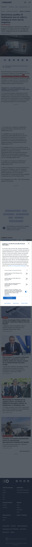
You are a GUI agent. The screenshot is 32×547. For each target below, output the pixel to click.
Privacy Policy (24, 303)
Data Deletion (7, 303)
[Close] (29, 243)
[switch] (26, 273)
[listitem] (16, 270)
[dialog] (16, 273)
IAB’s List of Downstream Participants (18, 265)
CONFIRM (9, 298)
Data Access (16, 303)
